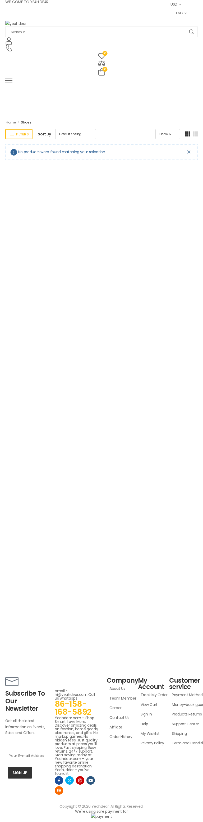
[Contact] (8, 48)
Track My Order (152, 694)
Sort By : (45, 134)
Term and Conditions (183, 743)
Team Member (121, 698)
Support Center (183, 724)
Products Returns (183, 714)
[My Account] (8, 40)
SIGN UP (19, 772)
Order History (120, 736)
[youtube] (90, 780)
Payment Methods (183, 694)
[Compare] (101, 63)
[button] (101, 80)
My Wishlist (150, 733)
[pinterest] (59, 790)
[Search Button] (191, 31)
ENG (179, 13)
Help (144, 724)
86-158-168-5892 (73, 708)
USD (173, 4)
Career (115, 707)
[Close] (189, 152)
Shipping (179, 733)
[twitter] (69, 780)
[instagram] (80, 780)
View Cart (149, 704)
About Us (117, 688)
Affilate (115, 727)
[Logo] (101, 23)
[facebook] (59, 780)
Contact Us (119, 717)
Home (11, 122)
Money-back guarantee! (183, 704)
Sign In (146, 714)
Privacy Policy (152, 743)
